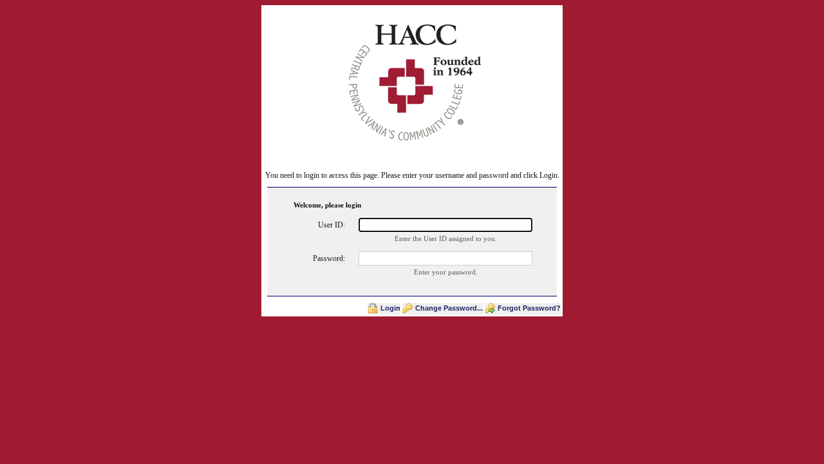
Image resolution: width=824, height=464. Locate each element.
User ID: (331, 224)
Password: (329, 258)
